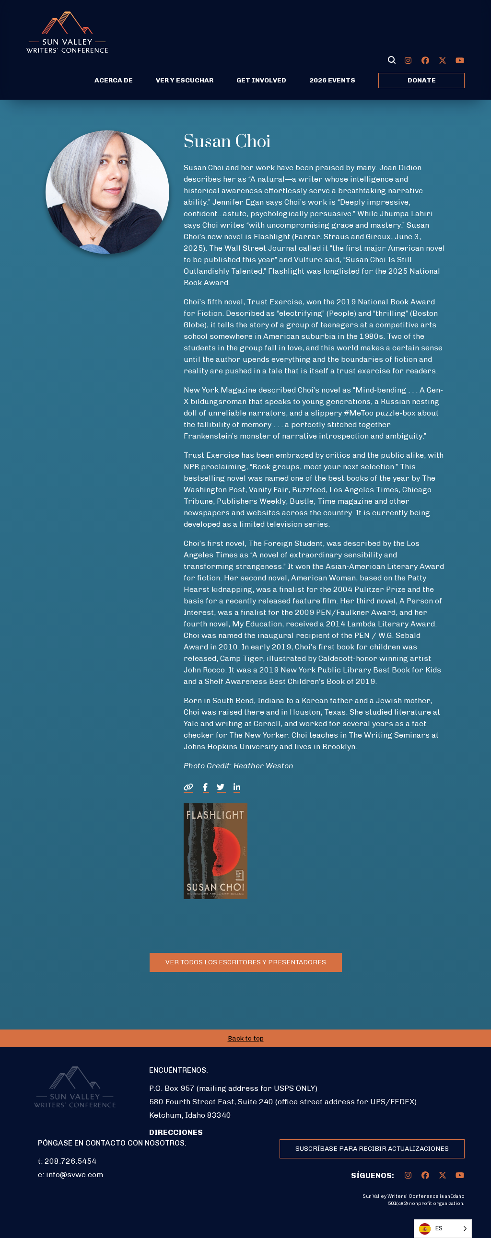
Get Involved (261, 80)
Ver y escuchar (184, 80)
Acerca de (113, 80)
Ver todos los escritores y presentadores (245, 962)
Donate (422, 80)
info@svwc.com (74, 1174)
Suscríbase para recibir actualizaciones (372, 1149)
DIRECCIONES (176, 1132)
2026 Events (332, 80)
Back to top (246, 1038)
